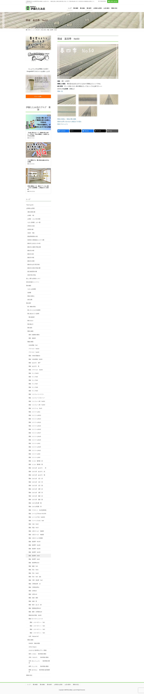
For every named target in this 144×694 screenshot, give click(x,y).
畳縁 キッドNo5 (33, 376)
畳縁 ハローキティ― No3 (37, 629)
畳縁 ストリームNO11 (35, 415)
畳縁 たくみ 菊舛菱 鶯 (36, 464)
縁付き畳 (30, 299)
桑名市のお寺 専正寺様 (34, 264)
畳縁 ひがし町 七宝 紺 (36, 478)
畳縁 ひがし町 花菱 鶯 (36, 499)
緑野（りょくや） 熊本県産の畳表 (38, 666)
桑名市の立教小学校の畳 (34, 268)
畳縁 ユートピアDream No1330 (37, 513)
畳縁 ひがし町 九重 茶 (36, 492)
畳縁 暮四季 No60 (34, 559)
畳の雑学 (28, 303)
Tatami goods (29, 205)
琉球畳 (29, 292)
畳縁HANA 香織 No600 (35, 615)
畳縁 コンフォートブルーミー (37, 397)
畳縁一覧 (60, 91)
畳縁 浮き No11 (33, 569)
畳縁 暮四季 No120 (34, 541)
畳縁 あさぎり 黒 (34, 366)
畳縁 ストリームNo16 (35, 429)
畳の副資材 (31, 317)
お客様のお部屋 (30, 208)
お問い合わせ (113, 1)
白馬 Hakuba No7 (34, 636)
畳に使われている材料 (33, 313)
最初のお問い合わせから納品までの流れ (69, 121)
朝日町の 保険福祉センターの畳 (36, 240)
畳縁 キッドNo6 (33, 380)
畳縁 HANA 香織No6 (34, 355)
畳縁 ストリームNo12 (35, 419)
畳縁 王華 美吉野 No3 (35, 580)
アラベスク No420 (34, 352)
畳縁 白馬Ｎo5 (33, 594)
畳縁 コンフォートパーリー (36, 394)
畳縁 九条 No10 (33, 524)
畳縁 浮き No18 (33, 573)
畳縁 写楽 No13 (33, 527)
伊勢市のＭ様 (31, 226)
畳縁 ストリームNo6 (34, 454)
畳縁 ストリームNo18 (35, 436)
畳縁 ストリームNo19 (35, 440)
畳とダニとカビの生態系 (34, 310)
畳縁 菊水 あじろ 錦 (35, 604)
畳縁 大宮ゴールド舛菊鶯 (36, 538)
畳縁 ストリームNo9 (34, 457)
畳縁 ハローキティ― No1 (37, 622)
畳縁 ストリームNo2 (34, 443)
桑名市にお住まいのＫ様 (34, 243)
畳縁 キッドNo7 (33, 383)
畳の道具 (30, 327)
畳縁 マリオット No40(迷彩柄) (37, 510)
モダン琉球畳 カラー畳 (34, 222)
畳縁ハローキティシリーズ (36, 618)
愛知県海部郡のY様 (33, 236)
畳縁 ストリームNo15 (35, 425)
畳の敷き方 (30, 324)
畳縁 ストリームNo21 (35, 450)
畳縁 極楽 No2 (33, 566)
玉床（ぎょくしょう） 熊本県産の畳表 (39, 662)
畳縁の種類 (30, 341)
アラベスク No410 (34, 348)
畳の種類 (28, 285)
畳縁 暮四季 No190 (34, 548)
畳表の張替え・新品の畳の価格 (66, 119)
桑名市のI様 (31, 254)
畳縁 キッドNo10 (33, 373)
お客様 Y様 (31, 215)
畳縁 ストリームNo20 (35, 447)
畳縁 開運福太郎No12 (35, 608)
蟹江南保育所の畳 (32, 271)
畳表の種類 (30, 639)
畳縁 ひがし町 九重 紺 (36, 489)
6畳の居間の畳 (31, 212)
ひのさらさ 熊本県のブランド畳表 (37, 650)
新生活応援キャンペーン (32, 282)
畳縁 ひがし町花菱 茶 (35, 506)
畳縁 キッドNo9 (33, 390)
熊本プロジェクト (62, 124)
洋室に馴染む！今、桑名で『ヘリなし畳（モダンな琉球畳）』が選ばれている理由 (38, 187)
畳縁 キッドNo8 (33, 387)
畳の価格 (42, 684)
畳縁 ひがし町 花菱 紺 (36, 496)
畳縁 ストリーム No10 (35, 408)
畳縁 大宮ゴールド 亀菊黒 (36, 534)
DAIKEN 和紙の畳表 (34, 643)
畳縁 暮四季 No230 (34, 552)
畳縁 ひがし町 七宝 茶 (36, 482)
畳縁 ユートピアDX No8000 (37, 517)
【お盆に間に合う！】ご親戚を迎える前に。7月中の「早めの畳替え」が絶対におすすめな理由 (38, 134)
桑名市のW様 (31, 261)
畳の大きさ (30, 320)
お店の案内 (68, 684)
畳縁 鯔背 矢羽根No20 (35, 611)
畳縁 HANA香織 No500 (35, 359)
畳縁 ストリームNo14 (35, 422)
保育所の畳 (30, 229)
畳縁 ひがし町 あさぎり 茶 (37, 468)
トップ (28, 199)
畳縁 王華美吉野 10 (34, 583)
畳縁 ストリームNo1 (34, 411)
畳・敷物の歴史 (32, 306)
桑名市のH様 (31, 250)
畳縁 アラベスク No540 (36, 369)
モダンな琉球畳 (32, 289)
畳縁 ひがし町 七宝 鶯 (36, 485)
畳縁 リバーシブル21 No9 (36, 520)
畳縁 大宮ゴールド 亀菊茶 (36, 531)
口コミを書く (38, 96)
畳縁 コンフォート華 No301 (37, 401)
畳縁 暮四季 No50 (34, 555)
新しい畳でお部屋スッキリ (33, 278)
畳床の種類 (30, 331)
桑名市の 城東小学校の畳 (34, 247)
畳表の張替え (31, 296)
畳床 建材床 (32, 338)
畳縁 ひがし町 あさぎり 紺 (37, 471)
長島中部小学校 (32, 275)
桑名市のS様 (31, 257)
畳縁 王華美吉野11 (34, 587)
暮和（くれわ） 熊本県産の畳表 (37, 653)
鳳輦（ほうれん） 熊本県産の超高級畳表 (39, 670)
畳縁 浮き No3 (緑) (35, 576)
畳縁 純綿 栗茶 (33, 597)
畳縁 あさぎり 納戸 (34, 362)
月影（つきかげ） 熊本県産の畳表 (38, 657)
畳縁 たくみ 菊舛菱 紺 (36, 461)
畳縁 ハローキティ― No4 (37, 633)
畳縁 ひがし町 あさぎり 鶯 (37, 475)
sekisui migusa (32, 647)
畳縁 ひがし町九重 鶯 (35, 503)
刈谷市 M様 (31, 233)
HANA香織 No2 (33, 345)
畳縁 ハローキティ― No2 (37, 625)
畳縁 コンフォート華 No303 (37, 405)
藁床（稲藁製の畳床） (34, 334)
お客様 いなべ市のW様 (34, 219)
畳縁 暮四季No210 (34, 562)
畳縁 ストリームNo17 (35, 433)
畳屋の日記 (29, 675)
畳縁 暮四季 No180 (34, 545)
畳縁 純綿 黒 (33, 601)
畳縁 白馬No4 (33, 590)
